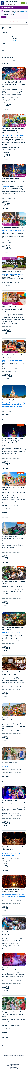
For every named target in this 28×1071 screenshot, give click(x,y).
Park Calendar (17, 12)
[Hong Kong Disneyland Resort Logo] (14, 22)
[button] (22, 33)
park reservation (23, 11)
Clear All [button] (14, 40)
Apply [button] (14, 60)
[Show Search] (26, 22)
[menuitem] (2, 1045)
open (23, 3)
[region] (4, 17)
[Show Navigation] (2, 22)
